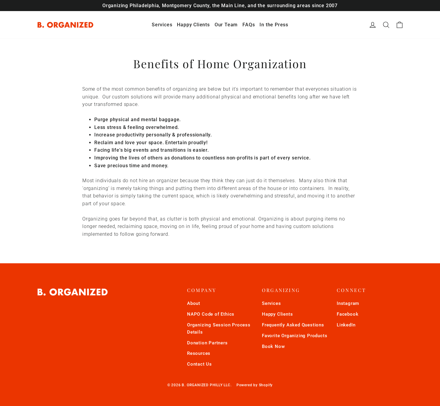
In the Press (274, 25)
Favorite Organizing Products (294, 335)
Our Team (226, 25)
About (193, 303)
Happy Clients (193, 25)
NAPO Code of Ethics (210, 314)
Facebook (347, 314)
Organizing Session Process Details (219, 328)
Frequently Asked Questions (293, 325)
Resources (198, 353)
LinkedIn (346, 325)
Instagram (348, 303)
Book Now (273, 346)
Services (162, 25)
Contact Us (199, 364)
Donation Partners (207, 343)
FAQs (248, 25)
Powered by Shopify (254, 385)
